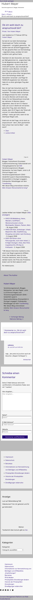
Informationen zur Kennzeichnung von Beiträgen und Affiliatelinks (18, 570)
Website (5, 429)
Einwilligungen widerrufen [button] (14, 483)
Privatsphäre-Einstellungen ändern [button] (17, 473)
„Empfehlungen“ (10, 573)
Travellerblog (6, 183)
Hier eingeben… (7, 391)
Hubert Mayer (10, 3)
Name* (4, 415)
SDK (20, 166)
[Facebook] (5, 590)
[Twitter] (3, 590)
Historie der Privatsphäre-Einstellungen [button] (14, 583)
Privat (4, 31)
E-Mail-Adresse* (8, 422)
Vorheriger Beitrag (16, 317)
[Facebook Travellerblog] (12, 590)
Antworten (27, 359)
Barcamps (8, 463)
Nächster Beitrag (16, 319)
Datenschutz (9, 460)
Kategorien (6, 547)
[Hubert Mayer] (12, 155)
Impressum (9, 457)
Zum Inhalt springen (7, 1)
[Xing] (10, 590)
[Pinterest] (8, 590)
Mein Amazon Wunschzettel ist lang (14, 188)
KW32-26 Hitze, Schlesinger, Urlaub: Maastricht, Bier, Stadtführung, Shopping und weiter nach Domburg (18, 232)
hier (26, 530)
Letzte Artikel (10, 133)
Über (7, 131)
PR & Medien (9, 577)
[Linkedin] (0, 590)
